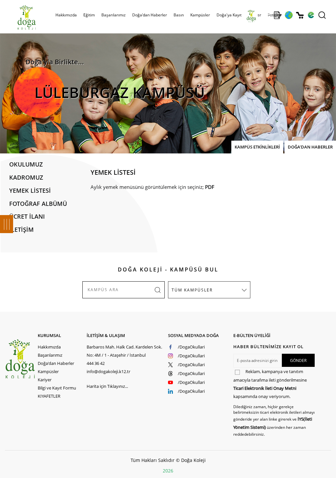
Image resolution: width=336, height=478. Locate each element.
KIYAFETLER (49, 396)
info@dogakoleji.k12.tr (108, 371)
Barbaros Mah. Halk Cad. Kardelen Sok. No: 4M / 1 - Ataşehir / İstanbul (124, 351)
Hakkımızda (49, 347)
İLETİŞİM (21, 229)
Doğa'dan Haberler (149, 15)
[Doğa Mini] (266, 15)
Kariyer (45, 380)
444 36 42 (96, 363)
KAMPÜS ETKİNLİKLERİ (257, 147)
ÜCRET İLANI (27, 216)
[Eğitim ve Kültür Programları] (288, 15)
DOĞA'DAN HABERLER (310, 147)
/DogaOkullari (191, 347)
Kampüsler (200, 15)
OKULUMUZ (26, 164)
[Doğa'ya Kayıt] (278, 15)
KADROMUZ (26, 177)
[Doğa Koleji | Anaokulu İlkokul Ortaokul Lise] (19, 17)
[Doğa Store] (300, 15)
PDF (209, 187)
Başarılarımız (50, 355)
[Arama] (322, 15)
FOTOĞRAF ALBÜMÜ (38, 204)
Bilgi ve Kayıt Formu (57, 388)
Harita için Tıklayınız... (107, 386)
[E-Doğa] (311, 15)
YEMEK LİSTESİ (30, 190)
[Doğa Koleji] (21, 358)
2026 (168, 471)
